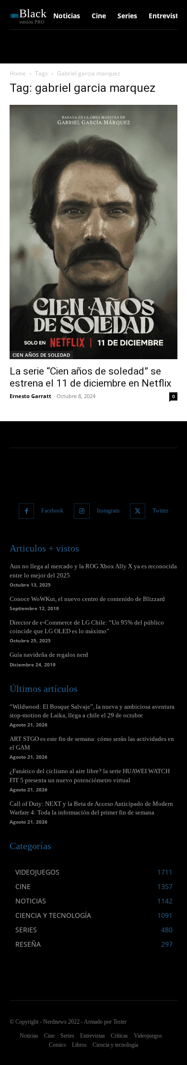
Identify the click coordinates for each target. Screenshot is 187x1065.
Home (18, 73)
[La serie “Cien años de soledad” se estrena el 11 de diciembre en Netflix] (93, 232)
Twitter (160, 510)
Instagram (108, 510)
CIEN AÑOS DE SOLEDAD (41, 354)
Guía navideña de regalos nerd (49, 654)
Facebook (52, 510)
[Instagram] (82, 511)
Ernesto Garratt (30, 396)
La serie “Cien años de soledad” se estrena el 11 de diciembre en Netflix (90, 377)
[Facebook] (27, 511)
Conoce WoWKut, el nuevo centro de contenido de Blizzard (87, 598)
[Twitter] (138, 511)
